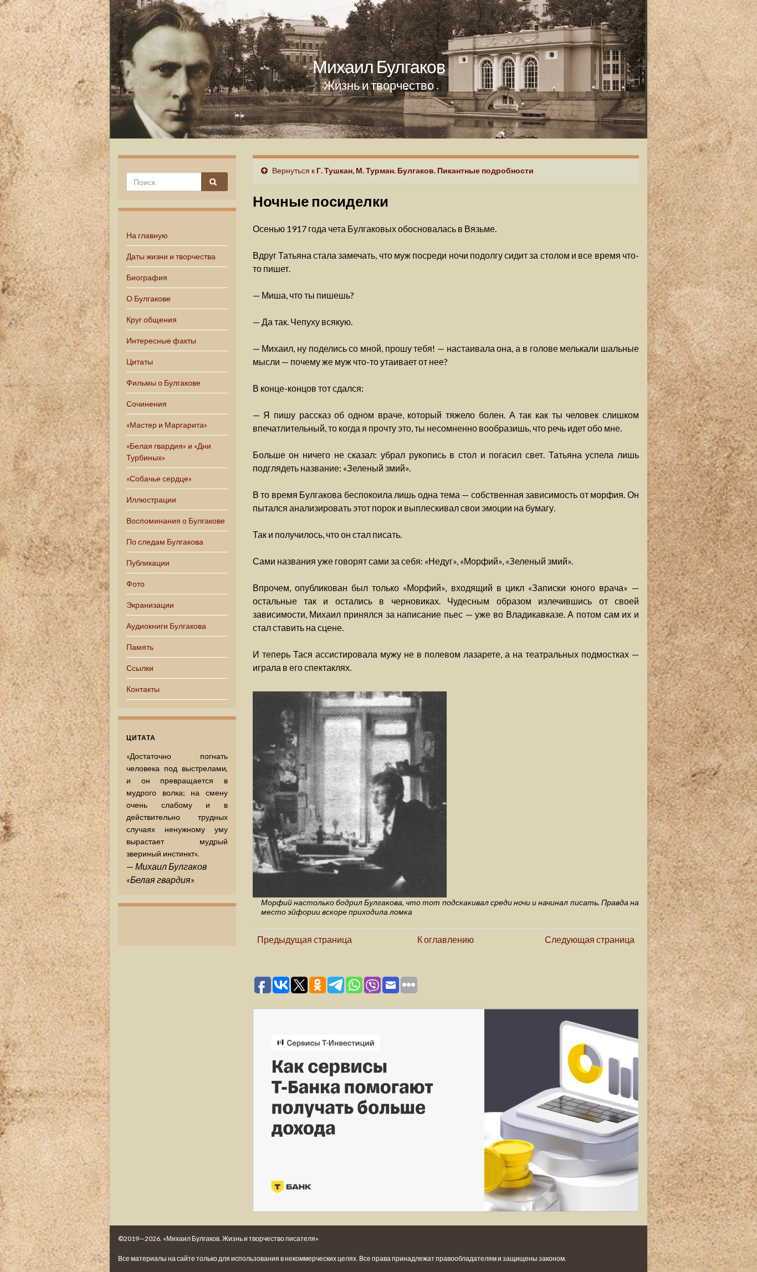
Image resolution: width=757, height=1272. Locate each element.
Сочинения (146, 403)
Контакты (143, 689)
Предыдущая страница (304, 939)
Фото (135, 583)
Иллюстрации (151, 499)
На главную (147, 235)
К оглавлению (445, 939)
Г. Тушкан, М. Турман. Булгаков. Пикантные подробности (425, 170)
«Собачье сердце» (159, 478)
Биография (146, 277)
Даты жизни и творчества (171, 256)
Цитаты (139, 361)
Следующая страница (590, 939)
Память (140, 647)
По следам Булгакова (164, 541)
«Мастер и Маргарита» (166, 424)
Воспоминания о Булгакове (175, 520)
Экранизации (150, 604)
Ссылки (140, 668)
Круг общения (151, 319)
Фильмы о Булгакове (163, 382)
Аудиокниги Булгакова (166, 625)
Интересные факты (161, 340)
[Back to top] (732, 1247)
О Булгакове (148, 298)
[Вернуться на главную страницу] (378, 69)
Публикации (148, 562)
